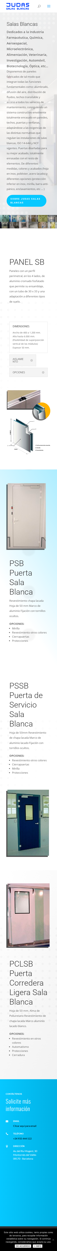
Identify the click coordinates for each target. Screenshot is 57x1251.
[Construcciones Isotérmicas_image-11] (43, 227)
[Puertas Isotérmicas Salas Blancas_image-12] (52, 227)
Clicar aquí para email (24, 1125)
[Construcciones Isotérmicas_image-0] (5, 220)
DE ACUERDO (23, 1246)
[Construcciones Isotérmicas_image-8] (14, 227)
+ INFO (37, 1246)
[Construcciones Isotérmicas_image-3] (23, 220)
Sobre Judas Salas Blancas (25, 201)
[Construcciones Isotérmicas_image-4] (33, 220)
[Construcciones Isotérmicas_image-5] (43, 220)
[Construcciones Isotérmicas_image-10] (33, 227)
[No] (53, 1239)
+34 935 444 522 (22, 1138)
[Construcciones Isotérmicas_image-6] (52, 220)
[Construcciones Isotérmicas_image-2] (14, 220)
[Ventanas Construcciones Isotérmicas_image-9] (23, 227)
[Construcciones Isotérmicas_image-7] (5, 227)
